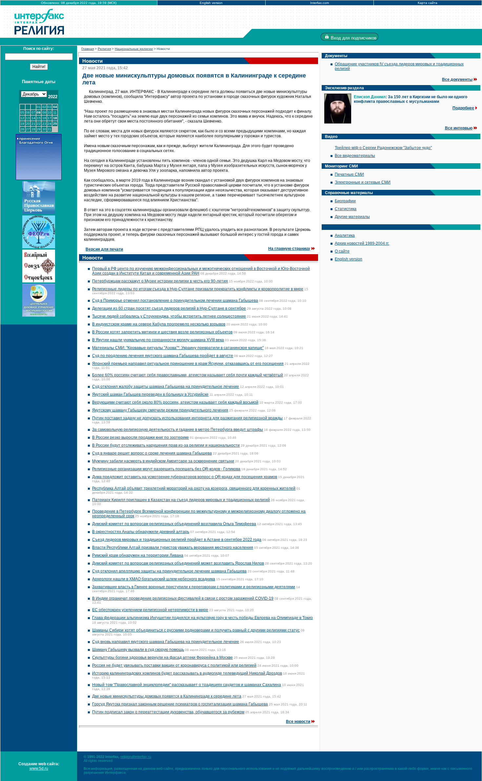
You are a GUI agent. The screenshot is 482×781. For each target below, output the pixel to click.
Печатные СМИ (349, 174)
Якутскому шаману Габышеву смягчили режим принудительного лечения (160, 410)
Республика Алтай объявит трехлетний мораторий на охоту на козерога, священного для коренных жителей (193, 488)
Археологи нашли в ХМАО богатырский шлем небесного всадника (153, 579)
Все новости (298, 721)
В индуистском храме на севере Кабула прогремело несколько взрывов (158, 324)
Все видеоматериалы (355, 155)
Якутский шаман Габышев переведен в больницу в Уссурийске (150, 394)
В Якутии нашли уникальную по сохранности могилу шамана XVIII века (158, 340)
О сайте (342, 251)
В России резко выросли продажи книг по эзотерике (140, 437)
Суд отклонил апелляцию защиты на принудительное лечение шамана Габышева (169, 571)
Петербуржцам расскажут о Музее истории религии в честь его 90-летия (160, 281)
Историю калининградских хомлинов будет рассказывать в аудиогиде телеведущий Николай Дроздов (187, 673)
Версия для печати (104, 249)
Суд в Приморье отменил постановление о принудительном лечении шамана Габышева (175, 300)
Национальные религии (134, 49)
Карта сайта (427, 3)
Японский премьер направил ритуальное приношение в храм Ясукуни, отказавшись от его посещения (188, 363)
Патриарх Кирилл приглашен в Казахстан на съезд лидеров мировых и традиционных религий (181, 500)
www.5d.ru (39, 768)
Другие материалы (352, 216)
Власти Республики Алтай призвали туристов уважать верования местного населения (172, 547)
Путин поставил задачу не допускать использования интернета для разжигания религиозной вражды (187, 418)
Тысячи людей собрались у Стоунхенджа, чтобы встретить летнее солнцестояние (169, 316)
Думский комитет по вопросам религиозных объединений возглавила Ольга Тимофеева (174, 524)
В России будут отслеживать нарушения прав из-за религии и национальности (166, 445)
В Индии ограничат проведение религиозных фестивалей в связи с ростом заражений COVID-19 (182, 598)
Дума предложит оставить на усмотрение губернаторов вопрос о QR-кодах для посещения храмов (184, 477)
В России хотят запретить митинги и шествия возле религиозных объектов (162, 332)
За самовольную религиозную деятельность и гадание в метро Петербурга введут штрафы (177, 429)
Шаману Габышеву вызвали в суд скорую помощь (138, 649)
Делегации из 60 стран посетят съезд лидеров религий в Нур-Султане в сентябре (169, 308)
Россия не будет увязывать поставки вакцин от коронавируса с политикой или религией (174, 665)
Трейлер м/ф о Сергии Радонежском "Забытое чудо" (383, 147)
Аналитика (345, 235)
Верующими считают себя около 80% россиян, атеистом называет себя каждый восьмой (175, 402)
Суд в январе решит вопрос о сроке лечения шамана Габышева (152, 453)
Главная (87, 49)
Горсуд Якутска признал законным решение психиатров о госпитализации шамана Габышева (180, 704)
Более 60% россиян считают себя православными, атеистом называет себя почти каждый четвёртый (187, 375)
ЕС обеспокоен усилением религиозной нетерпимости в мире (150, 610)
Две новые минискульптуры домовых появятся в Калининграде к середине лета (166, 696)
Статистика (345, 209)
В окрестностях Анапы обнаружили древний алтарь (140, 531)
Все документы (457, 79)
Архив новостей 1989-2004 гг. (362, 243)
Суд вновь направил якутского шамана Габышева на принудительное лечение (165, 641)
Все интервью (458, 128)
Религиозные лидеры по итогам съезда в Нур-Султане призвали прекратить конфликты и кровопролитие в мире (197, 289)
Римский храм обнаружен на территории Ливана (137, 555)
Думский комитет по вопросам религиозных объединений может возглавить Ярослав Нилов (178, 563)
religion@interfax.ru (135, 757)
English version (211, 3)
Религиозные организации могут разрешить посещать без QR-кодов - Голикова (166, 469)
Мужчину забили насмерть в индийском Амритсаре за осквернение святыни (163, 461)
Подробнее (463, 108)
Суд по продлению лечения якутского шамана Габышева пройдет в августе (162, 355)
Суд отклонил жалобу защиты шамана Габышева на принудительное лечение (165, 386)
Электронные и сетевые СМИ (363, 182)
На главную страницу (289, 248)
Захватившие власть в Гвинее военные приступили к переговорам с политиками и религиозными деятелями (193, 587)
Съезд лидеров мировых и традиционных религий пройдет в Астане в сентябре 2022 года (176, 539)
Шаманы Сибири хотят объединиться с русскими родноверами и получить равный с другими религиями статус (196, 630)
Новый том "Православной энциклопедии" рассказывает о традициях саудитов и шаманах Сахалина (186, 684)
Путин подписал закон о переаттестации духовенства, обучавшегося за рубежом (168, 712)
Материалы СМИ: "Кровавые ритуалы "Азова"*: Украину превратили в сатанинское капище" (178, 348)
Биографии (345, 201)
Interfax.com (319, 3)
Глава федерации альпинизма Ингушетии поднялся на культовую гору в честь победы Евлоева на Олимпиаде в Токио (202, 617)
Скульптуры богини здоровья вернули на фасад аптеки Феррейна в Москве (162, 657)
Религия (104, 49)
